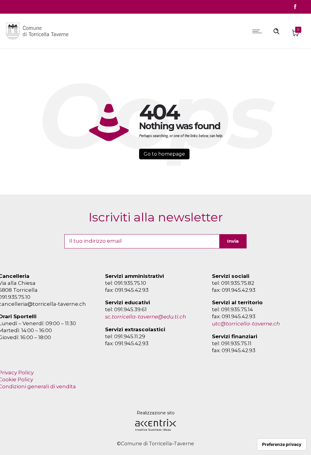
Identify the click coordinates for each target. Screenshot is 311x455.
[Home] (38, 41)
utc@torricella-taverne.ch (246, 324)
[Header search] (276, 30)
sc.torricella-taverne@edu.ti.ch (145, 317)
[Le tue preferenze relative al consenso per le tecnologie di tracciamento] (281, 444)
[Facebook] (295, 6)
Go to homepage (164, 154)
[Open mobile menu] (258, 31)
